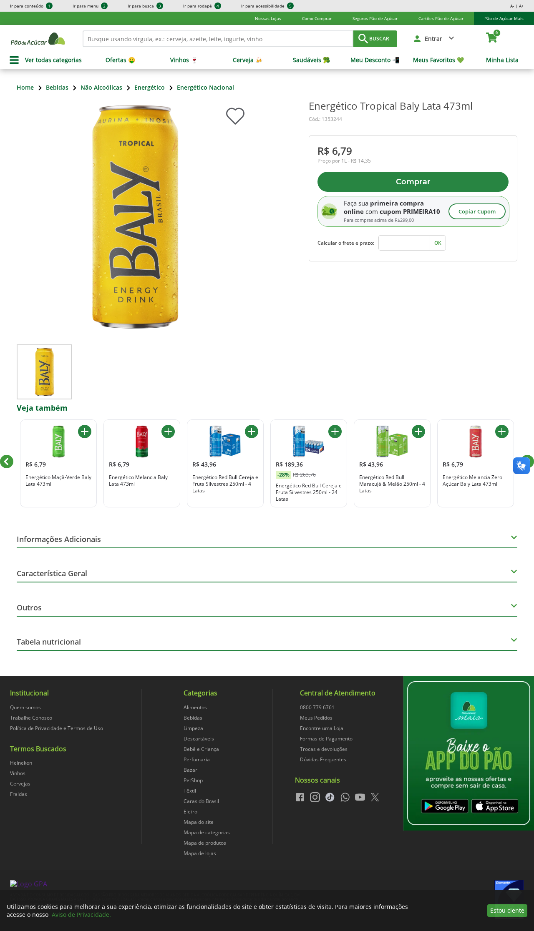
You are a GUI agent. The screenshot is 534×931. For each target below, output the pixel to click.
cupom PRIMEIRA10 (410, 211)
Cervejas (20, 783)
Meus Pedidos (316, 717)
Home (25, 87)
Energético (149, 87)
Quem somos (25, 707)
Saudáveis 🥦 (311, 60)
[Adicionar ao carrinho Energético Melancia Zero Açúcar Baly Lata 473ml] (502, 431)
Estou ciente (507, 910)
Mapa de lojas (200, 853)
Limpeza (193, 728)
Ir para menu (89, 6)
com (371, 211)
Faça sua (356, 203)
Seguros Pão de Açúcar (375, 18)
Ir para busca (144, 6)
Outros (29, 607)
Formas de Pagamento (326, 738)
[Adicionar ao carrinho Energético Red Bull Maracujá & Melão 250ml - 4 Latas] (418, 431)
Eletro (190, 811)
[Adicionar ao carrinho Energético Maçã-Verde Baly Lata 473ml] (84, 431)
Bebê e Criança (201, 749)
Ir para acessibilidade (266, 6)
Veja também (42, 408)
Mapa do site (199, 822)
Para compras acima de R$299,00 (379, 220)
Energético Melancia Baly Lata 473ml (138, 480)
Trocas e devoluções (324, 749)
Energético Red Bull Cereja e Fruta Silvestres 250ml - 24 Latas (309, 492)
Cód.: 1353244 (325, 119)
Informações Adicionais (59, 539)
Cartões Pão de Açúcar (440, 18)
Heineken (21, 762)
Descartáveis (199, 738)
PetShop (193, 780)
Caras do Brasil (201, 801)
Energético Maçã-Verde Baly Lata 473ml (58, 480)
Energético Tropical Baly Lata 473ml (391, 106)
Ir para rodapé (201, 6)
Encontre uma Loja (321, 728)
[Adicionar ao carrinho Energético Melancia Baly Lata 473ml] (168, 431)
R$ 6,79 (334, 151)
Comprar (413, 181)
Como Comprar (317, 18)
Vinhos (17, 773)
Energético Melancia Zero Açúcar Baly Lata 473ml (472, 480)
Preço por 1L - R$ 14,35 (344, 160)
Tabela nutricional (49, 642)
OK (437, 242)
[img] (468, 753)
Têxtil (190, 790)
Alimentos (195, 707)
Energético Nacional (205, 87)
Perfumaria (197, 759)
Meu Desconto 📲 (374, 60)
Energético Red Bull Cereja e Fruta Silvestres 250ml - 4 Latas (225, 484)
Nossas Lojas (268, 18)
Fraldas (18, 794)
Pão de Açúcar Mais (504, 18)
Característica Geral (52, 573)
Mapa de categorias (207, 832)
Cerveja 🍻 (247, 60)
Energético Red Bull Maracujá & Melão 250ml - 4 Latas (392, 484)
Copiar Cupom (477, 211)
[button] (434, 39)
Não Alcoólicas (101, 87)
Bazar (190, 769)
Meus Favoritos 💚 (438, 60)
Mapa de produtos (205, 842)
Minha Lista (502, 60)
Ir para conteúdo (30, 6)
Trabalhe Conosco (31, 717)
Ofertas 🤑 (120, 60)
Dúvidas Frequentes (323, 759)
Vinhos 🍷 (184, 60)
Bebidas (57, 87)
